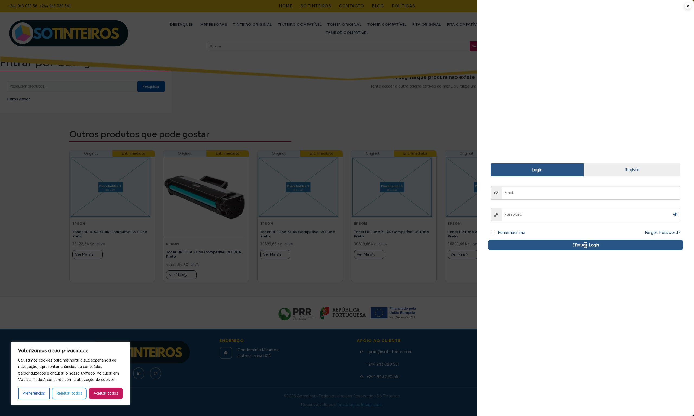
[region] (70, 373)
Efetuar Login (585, 245)
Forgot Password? (662, 232)
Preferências (34, 393)
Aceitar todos (106, 393)
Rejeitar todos (69, 393)
